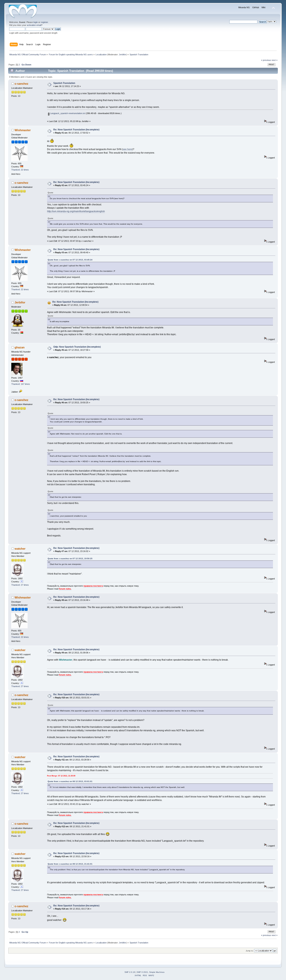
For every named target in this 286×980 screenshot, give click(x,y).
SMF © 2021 (142, 972)
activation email (34, 25)
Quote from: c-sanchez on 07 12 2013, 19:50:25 (70, 558)
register (44, 22)
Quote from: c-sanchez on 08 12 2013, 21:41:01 (70, 864)
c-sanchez (21, 83)
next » (274, 60)
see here (127, 149)
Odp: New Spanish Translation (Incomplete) (77, 346)
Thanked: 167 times (20, 384)
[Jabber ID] (20, 392)
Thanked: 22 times (20, 170)
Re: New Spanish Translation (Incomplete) (76, 129)
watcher (20, 548)
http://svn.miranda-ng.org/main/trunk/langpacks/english (76, 211)
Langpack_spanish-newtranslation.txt (67, 113)
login (35, 22)
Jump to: (250, 951)
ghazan (20, 347)
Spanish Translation (64, 83)
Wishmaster (23, 130)
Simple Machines (156, 972)
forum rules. (65, 589)
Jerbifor (122, 54)
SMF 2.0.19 (130, 972)
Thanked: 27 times (20, 585)
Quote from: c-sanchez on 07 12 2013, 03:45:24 (70, 260)
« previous (266, 60)
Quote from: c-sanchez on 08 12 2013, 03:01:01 (70, 781)
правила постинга (93, 586)
